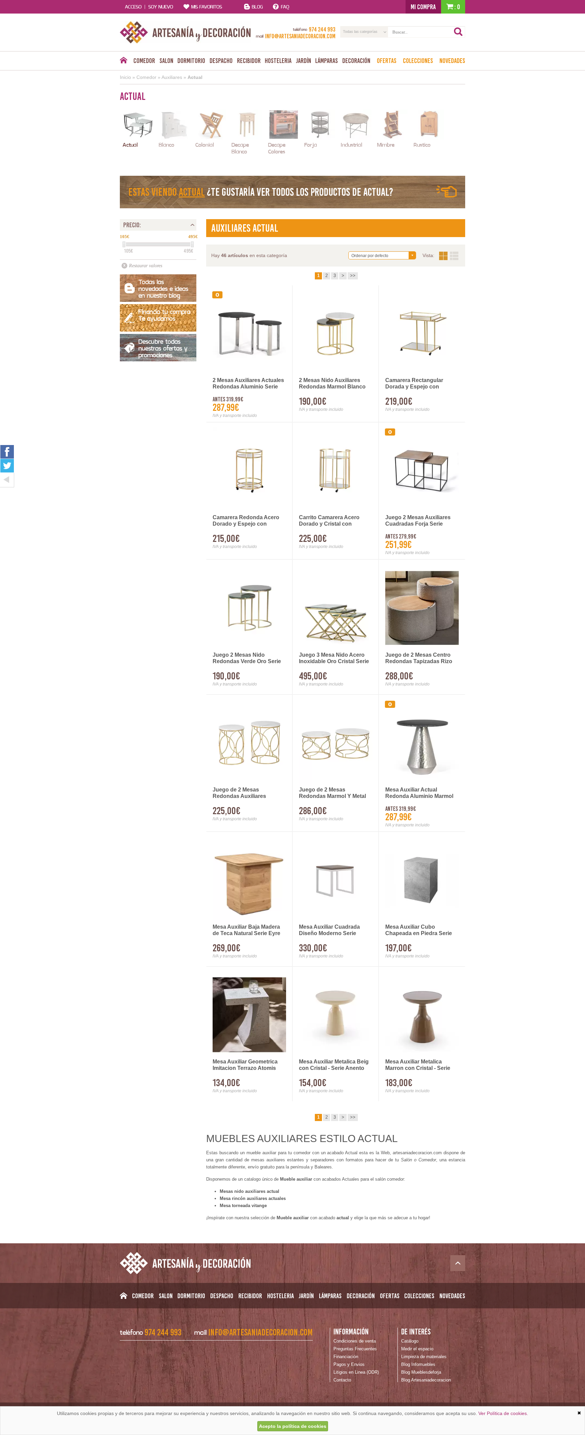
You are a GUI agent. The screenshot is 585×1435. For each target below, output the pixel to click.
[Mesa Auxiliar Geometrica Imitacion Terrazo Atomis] (249, 1014)
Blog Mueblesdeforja (421, 1372)
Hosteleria (278, 61)
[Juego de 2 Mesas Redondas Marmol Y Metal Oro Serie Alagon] (335, 742)
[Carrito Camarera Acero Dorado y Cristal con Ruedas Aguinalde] (335, 470)
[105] (124, 244)
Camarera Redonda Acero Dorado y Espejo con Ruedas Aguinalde (246, 520)
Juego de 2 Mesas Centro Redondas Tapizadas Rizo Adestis (418, 658)
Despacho (221, 61)
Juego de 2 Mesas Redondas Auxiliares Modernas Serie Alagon (243, 793)
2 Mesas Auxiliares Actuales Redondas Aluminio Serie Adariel (248, 383)
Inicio (125, 77)
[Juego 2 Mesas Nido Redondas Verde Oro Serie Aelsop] (249, 607)
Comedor (144, 61)
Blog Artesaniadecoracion (426, 1380)
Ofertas (386, 61)
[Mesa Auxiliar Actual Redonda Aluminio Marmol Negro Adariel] (422, 742)
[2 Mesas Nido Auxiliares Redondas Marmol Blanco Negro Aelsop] (335, 333)
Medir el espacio (417, 1349)
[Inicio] (123, 62)
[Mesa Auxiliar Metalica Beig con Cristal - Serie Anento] (335, 1014)
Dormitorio (191, 61)
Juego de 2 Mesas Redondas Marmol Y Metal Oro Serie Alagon (332, 793)
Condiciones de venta (354, 1341)
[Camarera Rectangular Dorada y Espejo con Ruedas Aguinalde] (422, 333)
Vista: (448, 256)
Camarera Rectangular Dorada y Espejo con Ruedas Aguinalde (414, 383)
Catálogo (409, 1341)
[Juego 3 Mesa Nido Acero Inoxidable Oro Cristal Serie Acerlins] (335, 607)
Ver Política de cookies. (503, 1413)
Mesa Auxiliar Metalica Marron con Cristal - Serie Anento (417, 1065)
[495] (192, 244)
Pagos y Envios (349, 1364)
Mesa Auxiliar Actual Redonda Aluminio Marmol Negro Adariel (419, 793)
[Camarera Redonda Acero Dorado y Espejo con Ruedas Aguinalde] (249, 470)
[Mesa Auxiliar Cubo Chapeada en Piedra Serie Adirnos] (422, 880)
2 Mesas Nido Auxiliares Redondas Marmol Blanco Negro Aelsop (332, 383)
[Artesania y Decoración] (185, 32)
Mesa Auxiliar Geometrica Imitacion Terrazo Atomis (245, 1065)
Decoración (356, 61)
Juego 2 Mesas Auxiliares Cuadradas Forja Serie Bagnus (418, 520)
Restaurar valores (145, 265)
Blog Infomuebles (418, 1364)
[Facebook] (7, 452)
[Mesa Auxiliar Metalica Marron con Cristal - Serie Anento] (422, 1014)
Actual (195, 77)
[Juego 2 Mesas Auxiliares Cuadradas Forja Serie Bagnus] (422, 470)
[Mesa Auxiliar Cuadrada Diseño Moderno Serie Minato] (335, 880)
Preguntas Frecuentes (355, 1349)
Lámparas (326, 61)
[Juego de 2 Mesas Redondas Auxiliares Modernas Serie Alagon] (249, 742)
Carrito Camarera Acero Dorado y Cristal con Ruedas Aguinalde (329, 520)
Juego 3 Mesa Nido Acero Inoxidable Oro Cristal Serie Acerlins (334, 658)
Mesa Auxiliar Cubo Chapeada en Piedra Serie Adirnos (418, 930)
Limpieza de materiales (424, 1356)
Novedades (452, 61)
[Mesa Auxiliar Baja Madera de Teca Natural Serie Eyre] (249, 880)
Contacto (342, 1380)
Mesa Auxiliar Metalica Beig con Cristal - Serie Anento (334, 1065)
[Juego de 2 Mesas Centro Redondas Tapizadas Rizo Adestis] (422, 607)
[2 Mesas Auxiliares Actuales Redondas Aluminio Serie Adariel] (249, 333)
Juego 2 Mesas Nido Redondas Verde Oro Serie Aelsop (247, 658)
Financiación (345, 1356)
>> (352, 275)
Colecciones (418, 61)
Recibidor (249, 61)
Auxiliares (171, 77)
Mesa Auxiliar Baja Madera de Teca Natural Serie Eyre (246, 930)
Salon (166, 61)
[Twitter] (7, 466)
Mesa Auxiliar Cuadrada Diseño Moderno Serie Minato (329, 930)
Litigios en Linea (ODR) (356, 1372)
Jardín (303, 61)
